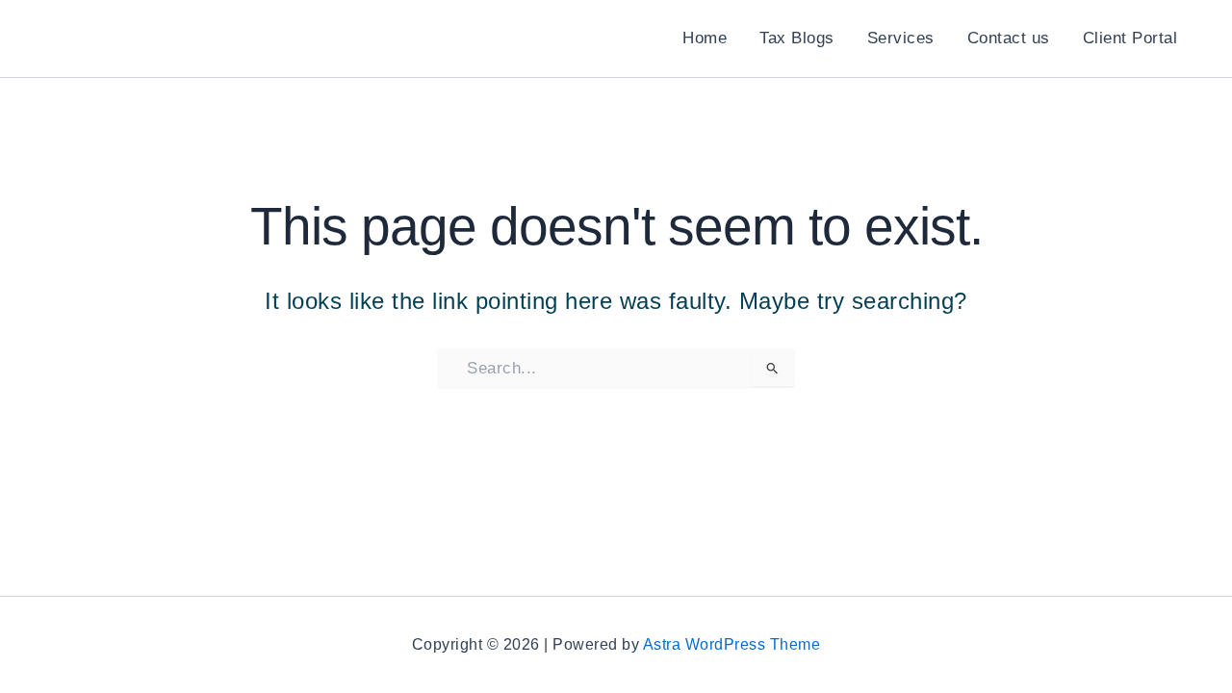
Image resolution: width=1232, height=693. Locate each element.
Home (704, 38)
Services (901, 38)
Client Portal (1130, 38)
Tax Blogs (796, 38)
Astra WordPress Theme (732, 644)
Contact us (1008, 38)
